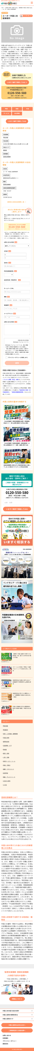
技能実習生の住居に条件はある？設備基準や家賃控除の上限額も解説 (22, 682)
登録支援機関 (7, 157)
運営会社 (5, 1044)
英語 (11, 144)
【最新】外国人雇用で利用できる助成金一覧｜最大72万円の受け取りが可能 (22, 655)
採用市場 (5, 773)
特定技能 (5, 137)
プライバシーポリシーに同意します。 (18, 357)
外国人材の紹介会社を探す (11, 1011)
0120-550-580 (17, 93)
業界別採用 (6, 741)
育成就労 (5, 730)
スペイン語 (25, 144)
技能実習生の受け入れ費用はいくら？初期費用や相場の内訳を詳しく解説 (22, 695)
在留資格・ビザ (7, 745)
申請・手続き (6, 765)
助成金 (5, 749)
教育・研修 (6, 753)
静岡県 (5, 150)
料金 (27, 109)
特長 (6, 109)
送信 (17, 363)
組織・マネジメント (8, 769)
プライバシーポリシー (10, 1041)
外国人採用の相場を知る (10, 1015)
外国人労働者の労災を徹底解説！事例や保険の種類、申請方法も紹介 (22, 708)
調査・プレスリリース (9, 777)
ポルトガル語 (17, 144)
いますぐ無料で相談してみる (27, 15)
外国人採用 (6, 738)
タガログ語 (6, 144)
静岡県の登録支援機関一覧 (15, 202)
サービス (6, 113)
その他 (5, 785)
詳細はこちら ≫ (17, 999)
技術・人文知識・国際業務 (10, 734)
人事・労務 (6, 757)
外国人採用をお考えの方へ (17, 1025)
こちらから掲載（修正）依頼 (11, 379)
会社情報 (17, 113)
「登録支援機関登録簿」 (17, 392)
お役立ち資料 (6, 781)
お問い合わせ (7, 1035)
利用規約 (5, 1038)
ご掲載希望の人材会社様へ (17, 1030)
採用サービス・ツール (9, 761)
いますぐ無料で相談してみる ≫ (17, 82)
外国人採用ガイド (8, 1019)
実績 (17, 109)
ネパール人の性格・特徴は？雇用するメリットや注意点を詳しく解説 (22, 668)
